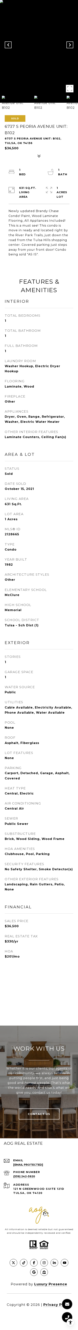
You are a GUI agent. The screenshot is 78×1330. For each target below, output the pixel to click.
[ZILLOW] (44, 1272)
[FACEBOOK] (34, 1262)
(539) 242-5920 (24, 1176)
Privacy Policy (57, 1305)
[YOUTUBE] (64, 1262)
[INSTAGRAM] (44, 1262)
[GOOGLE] (34, 1272)
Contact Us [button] (39, 1114)
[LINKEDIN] (54, 1262)
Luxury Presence (50, 1284)
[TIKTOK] (23, 1262)
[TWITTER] (13, 1262)
